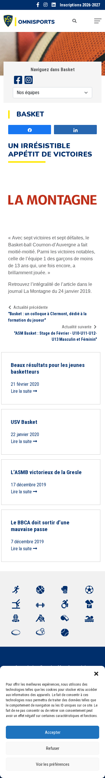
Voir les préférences (52, 764)
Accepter (52, 732)
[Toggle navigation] (98, 21)
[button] (96, 673)
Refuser (52, 748)
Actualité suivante (77, 327)
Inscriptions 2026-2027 (80, 5)
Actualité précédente (30, 307)
